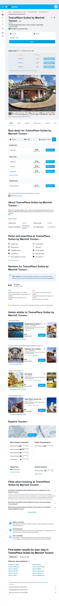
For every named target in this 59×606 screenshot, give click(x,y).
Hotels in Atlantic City (38, 571)
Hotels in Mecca (36, 564)
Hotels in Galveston (37, 573)
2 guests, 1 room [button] (14, 38)
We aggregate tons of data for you (18, 590)
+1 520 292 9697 (13, 26)
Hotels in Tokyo (13, 575)
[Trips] (3, 28)
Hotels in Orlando (13, 569)
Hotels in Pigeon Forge (38, 566)
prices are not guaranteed (42, 582)
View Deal (41, 335)
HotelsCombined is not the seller (18, 587)
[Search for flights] (3, 11)
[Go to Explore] (3, 24)
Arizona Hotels (31, 12)
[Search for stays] (3, 14)
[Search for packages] (3, 21)
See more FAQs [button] (32, 512)
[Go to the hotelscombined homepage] (12, 6)
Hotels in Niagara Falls (38, 575)
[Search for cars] (3, 17)
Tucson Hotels (42, 12)
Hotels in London (13, 573)
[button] (2, 6)
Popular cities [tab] (13, 557)
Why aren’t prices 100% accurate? (18, 592)
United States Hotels (17, 12)
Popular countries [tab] (24, 557)
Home (10, 12)
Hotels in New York (13, 571)
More (9, 214)
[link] (18, 339)
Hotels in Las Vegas (14, 564)
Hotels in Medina (36, 569)
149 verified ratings (22, 29)
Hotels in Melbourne (14, 566)
